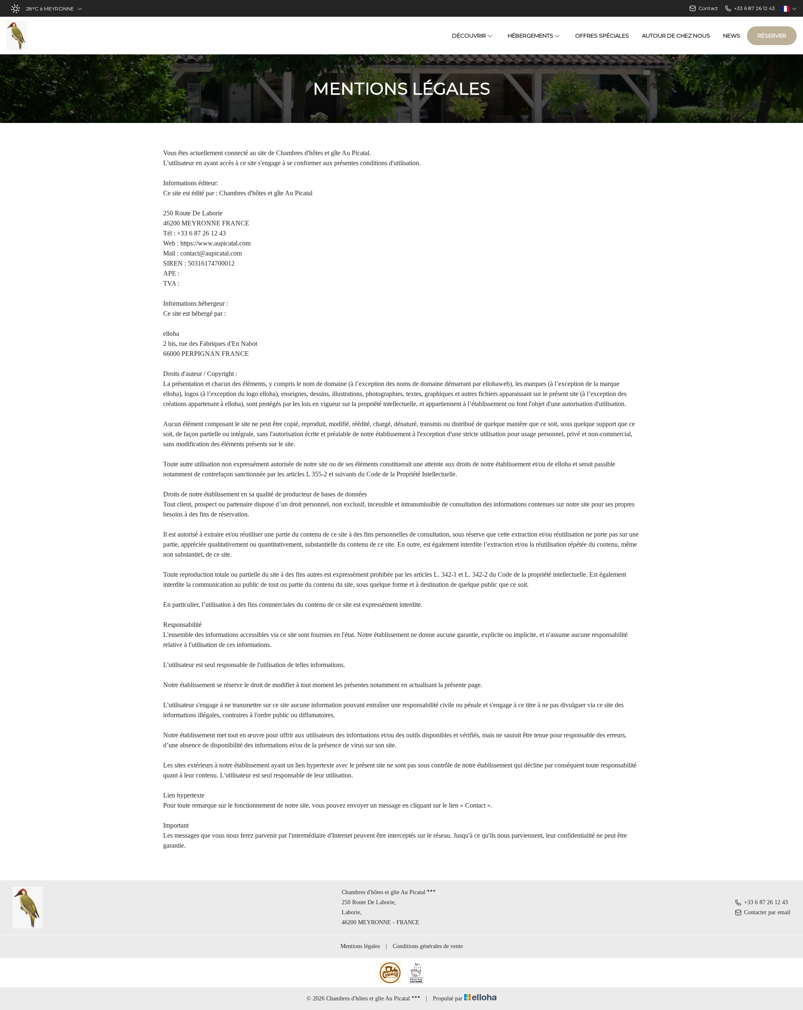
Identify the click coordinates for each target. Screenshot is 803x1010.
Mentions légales (360, 946)
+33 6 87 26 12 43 (766, 902)
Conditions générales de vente (428, 946)
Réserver (771, 35)
